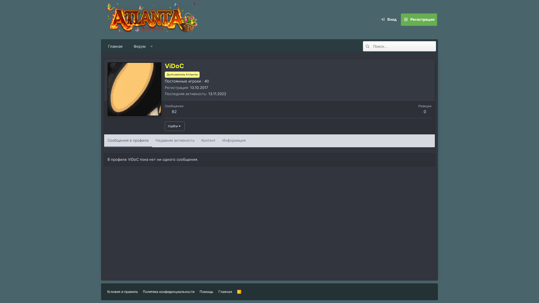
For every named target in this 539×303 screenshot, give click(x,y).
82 (174, 111)
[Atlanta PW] (188, 19)
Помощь (206, 292)
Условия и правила (122, 292)
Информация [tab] (234, 140)
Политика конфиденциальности (169, 292)
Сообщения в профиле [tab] (128, 140)
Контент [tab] (208, 140)
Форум (140, 46)
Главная (115, 46)
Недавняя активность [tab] (175, 140)
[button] (152, 46)
